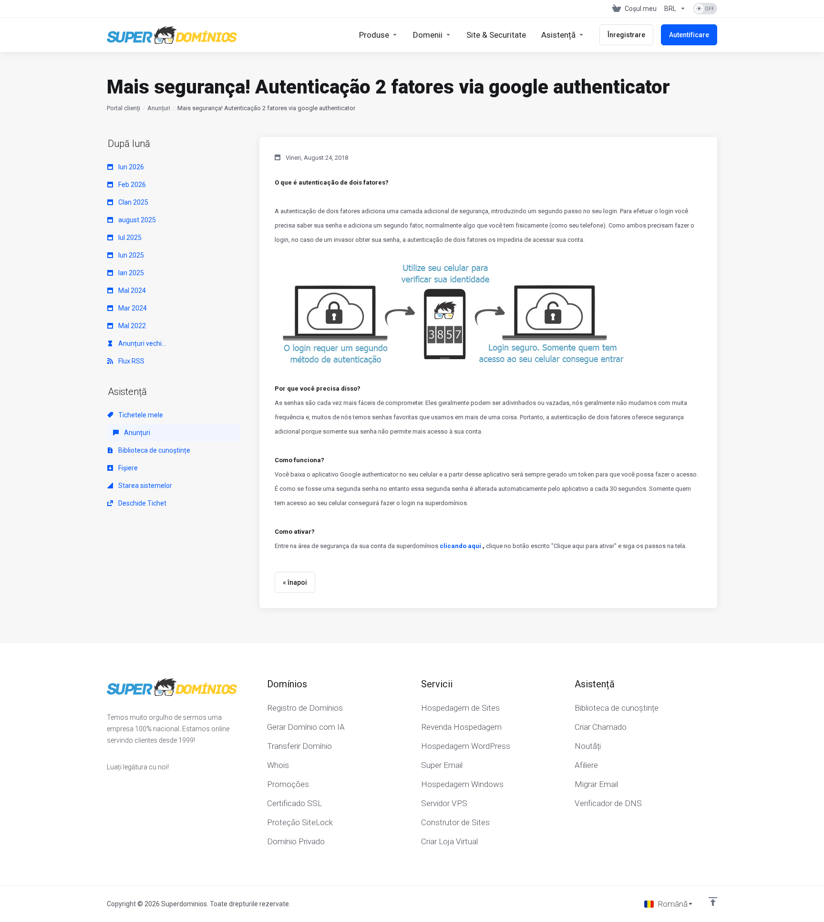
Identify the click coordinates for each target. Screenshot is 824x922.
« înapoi (295, 582)
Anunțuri (158, 108)
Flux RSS (130, 361)
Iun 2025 (130, 255)
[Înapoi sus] (713, 901)
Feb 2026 (131, 184)
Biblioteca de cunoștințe (153, 450)
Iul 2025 (129, 237)
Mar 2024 (132, 308)
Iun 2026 (130, 167)
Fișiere (127, 468)
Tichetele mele (140, 415)
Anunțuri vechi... (141, 343)
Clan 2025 (132, 202)
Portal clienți (123, 108)
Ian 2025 (130, 273)
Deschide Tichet (141, 503)
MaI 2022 (131, 326)
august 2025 (136, 220)
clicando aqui (460, 545)
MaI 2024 (131, 290)
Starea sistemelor (144, 485)
